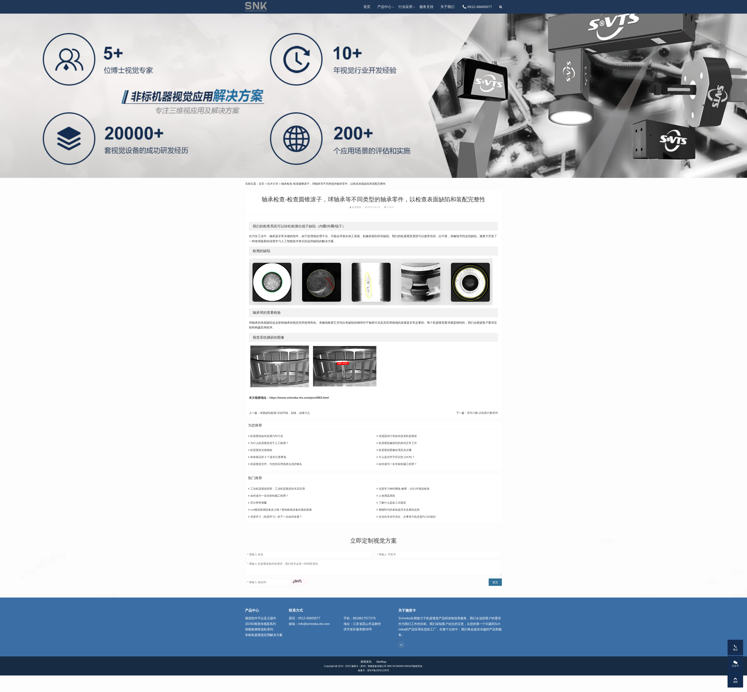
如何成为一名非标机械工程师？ (397, 464)
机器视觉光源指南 (261, 450)
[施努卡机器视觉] (256, 7)
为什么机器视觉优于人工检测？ (269, 443)
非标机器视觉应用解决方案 (263, 635)
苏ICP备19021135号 (378, 670)
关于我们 (447, 7)
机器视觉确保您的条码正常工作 (397, 443)
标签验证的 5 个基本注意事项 (268, 457)
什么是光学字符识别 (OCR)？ (396, 457)
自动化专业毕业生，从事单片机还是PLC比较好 (407, 516)
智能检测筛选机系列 (259, 629)
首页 (366, 7)
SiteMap (381, 661)
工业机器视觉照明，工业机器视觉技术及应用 (277, 488)
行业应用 (405, 7)
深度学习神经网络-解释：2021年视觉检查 (404, 488)
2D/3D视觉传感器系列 (260, 624)
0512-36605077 (479, 7)
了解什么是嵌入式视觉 (392, 502)
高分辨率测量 (258, 502)
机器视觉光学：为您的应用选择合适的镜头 (276, 464)
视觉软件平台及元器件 (260, 618)
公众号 (735, 665)
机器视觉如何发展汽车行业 (266, 436)
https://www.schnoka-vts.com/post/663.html (299, 397)
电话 (735, 649)
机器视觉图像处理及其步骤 (394, 450)
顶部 (735, 682)
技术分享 (272, 183)
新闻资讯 (366, 661)
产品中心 (384, 7)
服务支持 (426, 7)
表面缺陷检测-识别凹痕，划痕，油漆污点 (285, 412)
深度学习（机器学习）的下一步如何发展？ (276, 516)
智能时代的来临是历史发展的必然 (399, 509)
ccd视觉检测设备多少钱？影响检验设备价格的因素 (281, 509)
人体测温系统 (386, 495)
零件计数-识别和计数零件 (482, 412)
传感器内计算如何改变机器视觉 (397, 436)
